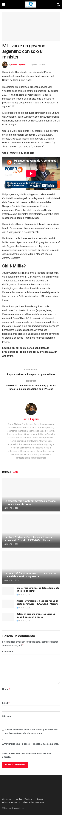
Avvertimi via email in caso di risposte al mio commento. (30, 744)
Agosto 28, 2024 (24, 595)
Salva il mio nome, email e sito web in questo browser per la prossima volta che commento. (31, 731)
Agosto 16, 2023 (37, 65)
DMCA (40, 799)
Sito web (6, 716)
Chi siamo (6, 799)
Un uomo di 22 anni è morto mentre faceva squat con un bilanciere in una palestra (30, 575)
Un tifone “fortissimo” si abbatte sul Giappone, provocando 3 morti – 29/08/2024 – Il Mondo (29, 539)
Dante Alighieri (18, 65)
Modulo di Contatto (24, 799)
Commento (8, 651)
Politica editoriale (9, 802)
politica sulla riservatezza (33, 802)
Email (6, 702)
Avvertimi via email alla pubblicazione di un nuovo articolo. (26, 755)
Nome (6, 689)
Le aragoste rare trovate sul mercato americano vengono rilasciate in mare (30, 503)
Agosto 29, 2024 (12, 508)
